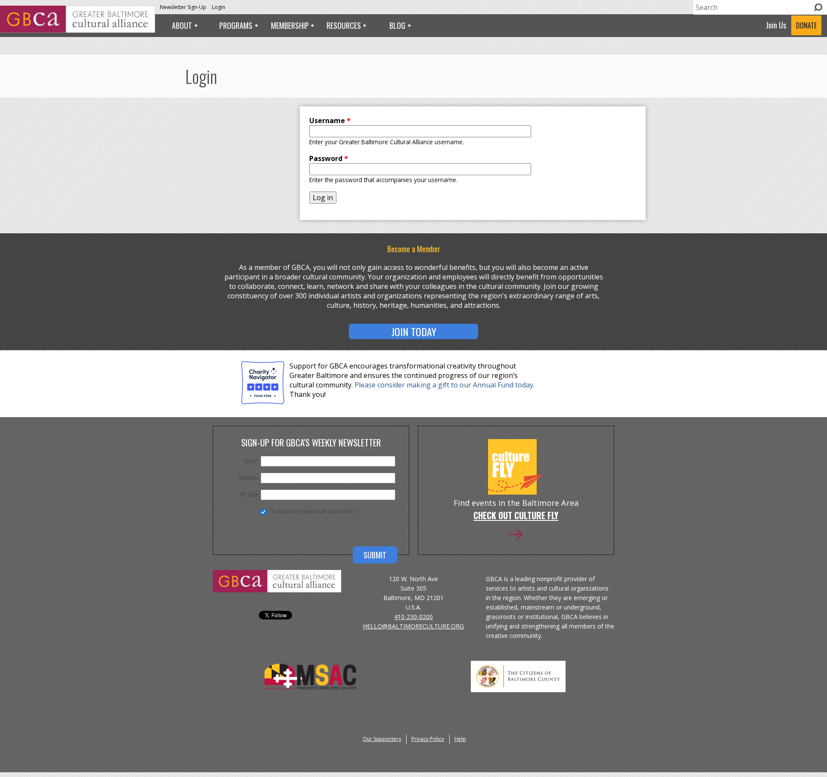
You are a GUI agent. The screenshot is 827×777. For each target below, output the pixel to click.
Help (460, 739)
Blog (397, 25)
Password (328, 158)
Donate (806, 25)
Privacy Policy (427, 739)
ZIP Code (248, 494)
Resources (343, 25)
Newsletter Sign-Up (183, 7)
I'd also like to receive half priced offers (313, 511)
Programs (235, 25)
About (182, 25)
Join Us (776, 25)
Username (330, 120)
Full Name (248, 477)
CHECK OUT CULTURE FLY (515, 516)
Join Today (413, 331)
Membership (290, 25)
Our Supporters (382, 739)
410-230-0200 (413, 617)
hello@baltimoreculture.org (413, 626)
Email (251, 460)
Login (218, 7)
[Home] (77, 30)
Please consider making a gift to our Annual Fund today (443, 385)
